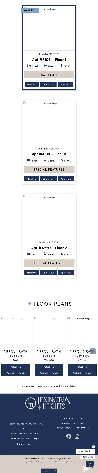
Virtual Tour (48, 84)
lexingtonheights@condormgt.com (73, 427)
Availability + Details (16, 373)
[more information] (49, 28)
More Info (31, 84)
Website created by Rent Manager (65, 462)
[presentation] (93, 351)
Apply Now (65, 84)
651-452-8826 (77, 423)
